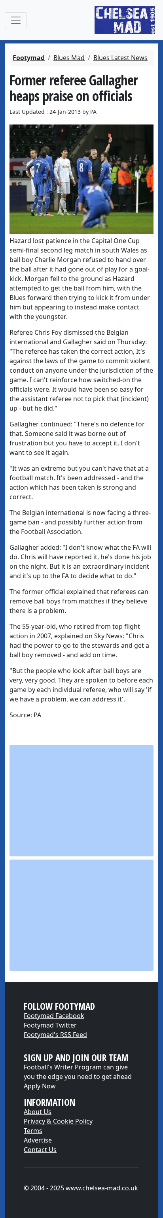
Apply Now (40, 1086)
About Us (37, 1111)
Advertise (38, 1140)
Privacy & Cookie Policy (58, 1121)
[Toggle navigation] (16, 20)
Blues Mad (69, 57)
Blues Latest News (120, 57)
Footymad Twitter (50, 1025)
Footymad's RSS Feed (55, 1034)
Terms (33, 1130)
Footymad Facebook (54, 1015)
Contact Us (40, 1149)
